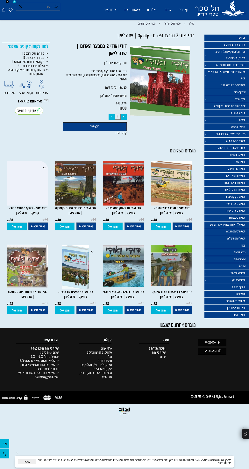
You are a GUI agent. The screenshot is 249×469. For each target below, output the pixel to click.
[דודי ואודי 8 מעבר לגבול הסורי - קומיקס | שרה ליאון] (170, 204)
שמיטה (242, 266)
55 (190, 219)
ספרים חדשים (239, 315)
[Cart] (3, 10)
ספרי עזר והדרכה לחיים (235, 189)
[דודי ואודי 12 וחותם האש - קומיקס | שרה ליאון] (26, 286)
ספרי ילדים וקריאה (237, 155)
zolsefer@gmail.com (47, 377)
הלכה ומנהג (240, 99)
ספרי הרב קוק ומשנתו (235, 196)
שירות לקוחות (159, 352)
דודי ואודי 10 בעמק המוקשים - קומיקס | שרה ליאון (123, 210)
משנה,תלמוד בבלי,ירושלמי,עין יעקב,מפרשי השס (226, 75)
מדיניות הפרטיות (224, 463)
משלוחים (152, 9)
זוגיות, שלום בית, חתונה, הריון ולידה (229, 106)
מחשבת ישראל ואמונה (235, 141)
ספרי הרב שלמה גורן (236, 217)
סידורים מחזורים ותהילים (234, 44)
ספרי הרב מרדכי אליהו (235, 210)
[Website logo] (220, 10)
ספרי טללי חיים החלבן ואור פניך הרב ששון (227, 224)
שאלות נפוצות (132, 9)
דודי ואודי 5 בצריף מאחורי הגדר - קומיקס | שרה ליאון (27, 210)
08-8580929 (37, 348)
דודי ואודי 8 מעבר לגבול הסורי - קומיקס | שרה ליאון (171, 210)
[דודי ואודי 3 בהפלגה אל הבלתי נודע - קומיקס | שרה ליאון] (122, 286)
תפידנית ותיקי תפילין (236, 308)
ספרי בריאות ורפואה (236, 169)
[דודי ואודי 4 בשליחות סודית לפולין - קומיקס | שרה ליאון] (170, 285)
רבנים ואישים (239, 252)
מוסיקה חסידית (238, 287)
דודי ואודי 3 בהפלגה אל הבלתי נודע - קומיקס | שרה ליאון (123, 294)
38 (125, 108)
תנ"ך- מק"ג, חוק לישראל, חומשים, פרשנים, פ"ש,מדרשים (230, 55)
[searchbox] (38, 7)
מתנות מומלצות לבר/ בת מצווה (231, 148)
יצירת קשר (110, 9)
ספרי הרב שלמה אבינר (235, 231)
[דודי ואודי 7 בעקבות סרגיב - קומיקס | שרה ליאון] (74, 204)
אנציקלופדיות (239, 92)
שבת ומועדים (239, 259)
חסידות (242, 120)
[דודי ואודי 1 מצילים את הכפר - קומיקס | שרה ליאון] (75, 288)
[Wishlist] (10, 10)
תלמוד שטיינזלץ (238, 280)
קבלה (243, 245)
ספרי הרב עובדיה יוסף (235, 204)
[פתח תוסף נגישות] (245, 434)
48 (155, 219)
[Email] (4, 444)
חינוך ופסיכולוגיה (238, 113)
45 (118, 103)
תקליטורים (240, 294)
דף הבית (183, 9)
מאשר (27, 461)
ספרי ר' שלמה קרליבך (236, 238)
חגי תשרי (241, 37)
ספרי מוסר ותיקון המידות (234, 183)
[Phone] (4, 454)
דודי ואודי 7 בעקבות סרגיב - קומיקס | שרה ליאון (75, 210)
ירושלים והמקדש (238, 127)
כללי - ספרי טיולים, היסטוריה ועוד (230, 134)
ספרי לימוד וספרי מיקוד (235, 176)
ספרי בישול (240, 162)
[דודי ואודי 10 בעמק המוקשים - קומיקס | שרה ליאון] (122, 204)
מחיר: (123, 103)
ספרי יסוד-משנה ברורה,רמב (233, 85)
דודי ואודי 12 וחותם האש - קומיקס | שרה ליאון (27, 294)
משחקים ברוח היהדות (235, 301)
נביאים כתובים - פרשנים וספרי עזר (230, 65)
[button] (161, 226)
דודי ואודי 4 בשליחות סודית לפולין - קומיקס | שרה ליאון (172, 294)
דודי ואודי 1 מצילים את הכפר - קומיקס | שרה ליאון (75, 294)
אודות (168, 9)
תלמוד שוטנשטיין (238, 273)
